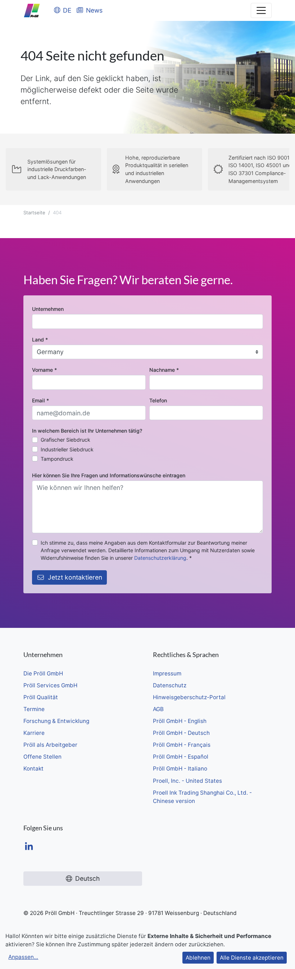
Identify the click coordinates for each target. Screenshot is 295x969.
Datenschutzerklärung (160, 558)
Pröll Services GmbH (50, 685)
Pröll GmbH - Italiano (180, 768)
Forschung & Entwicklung (56, 721)
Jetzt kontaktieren (75, 577)
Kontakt (33, 768)
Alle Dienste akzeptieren (251, 957)
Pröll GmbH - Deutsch (181, 732)
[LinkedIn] (29, 847)
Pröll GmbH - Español (180, 756)
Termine (34, 709)
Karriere (34, 732)
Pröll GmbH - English (179, 721)
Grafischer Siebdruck (65, 440)
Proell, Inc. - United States (187, 780)
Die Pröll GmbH (43, 673)
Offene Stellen (42, 756)
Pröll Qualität (40, 697)
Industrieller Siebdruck (67, 449)
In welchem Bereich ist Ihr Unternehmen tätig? (87, 431)
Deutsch (87, 878)
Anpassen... (23, 957)
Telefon (158, 400)
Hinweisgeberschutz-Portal (189, 697)
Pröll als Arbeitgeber (50, 744)
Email (40, 400)
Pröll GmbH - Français (181, 744)
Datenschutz (169, 685)
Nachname (164, 370)
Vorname (44, 370)
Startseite (34, 212)
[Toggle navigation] (261, 10)
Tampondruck (57, 459)
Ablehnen (198, 957)
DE (67, 10)
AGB (158, 709)
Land (40, 339)
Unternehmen (48, 309)
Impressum (167, 673)
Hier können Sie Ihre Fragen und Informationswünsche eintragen (108, 475)
